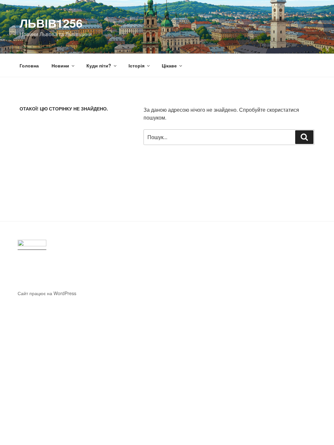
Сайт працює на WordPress (47, 293)
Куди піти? (98, 65)
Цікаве (169, 65)
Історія (136, 65)
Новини (60, 65)
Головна (29, 65)
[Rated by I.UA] (32, 245)
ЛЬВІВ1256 (51, 22)
